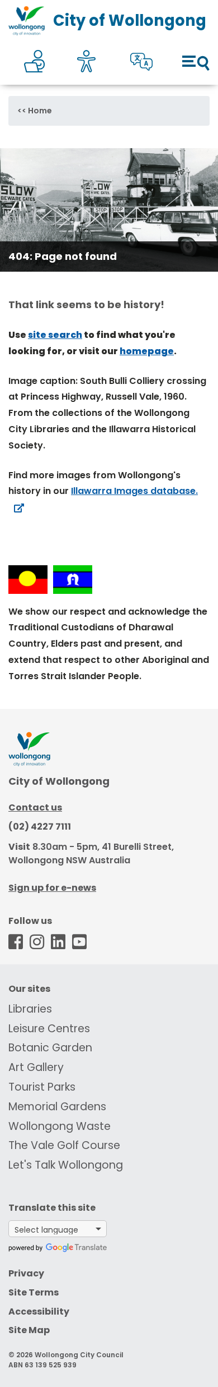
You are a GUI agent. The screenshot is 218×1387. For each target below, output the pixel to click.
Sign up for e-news (52, 887)
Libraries (30, 1009)
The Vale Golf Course (64, 1145)
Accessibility (38, 1311)
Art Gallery (36, 1067)
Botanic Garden (50, 1047)
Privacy (26, 1273)
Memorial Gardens (57, 1106)
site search (55, 334)
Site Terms (33, 1292)
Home (40, 110)
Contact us (35, 807)
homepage (147, 351)
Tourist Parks (41, 1087)
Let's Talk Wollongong (65, 1165)
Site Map (29, 1330)
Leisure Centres (49, 1028)
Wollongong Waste (59, 1126)
